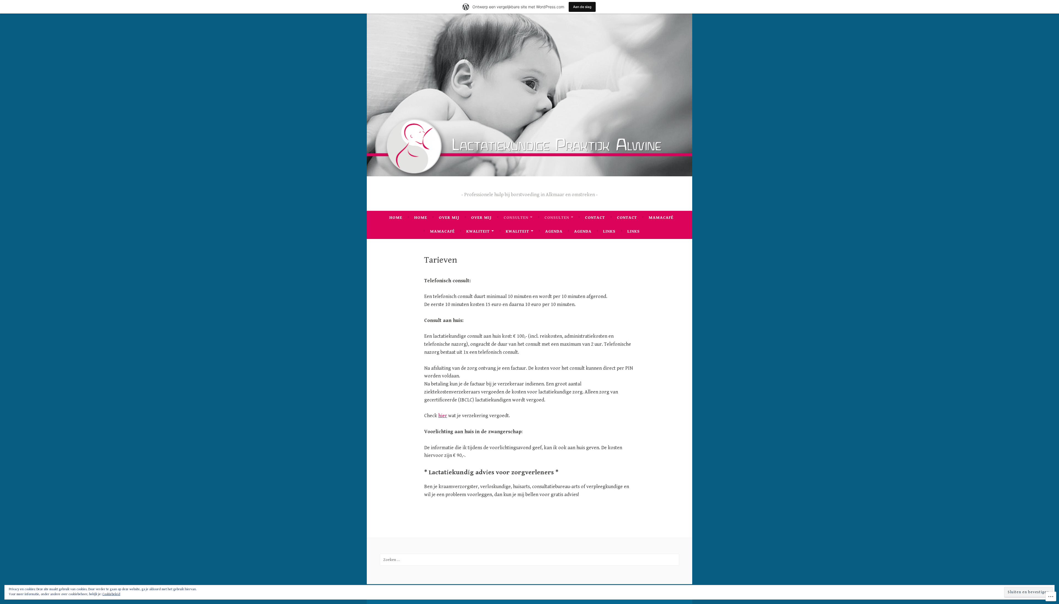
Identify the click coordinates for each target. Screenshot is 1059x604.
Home (395, 217)
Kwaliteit (478, 231)
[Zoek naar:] (529, 559)
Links (609, 231)
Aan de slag (582, 7)
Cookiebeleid (111, 594)
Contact (595, 217)
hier (442, 416)
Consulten (516, 217)
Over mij (449, 217)
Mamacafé (661, 217)
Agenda (554, 231)
